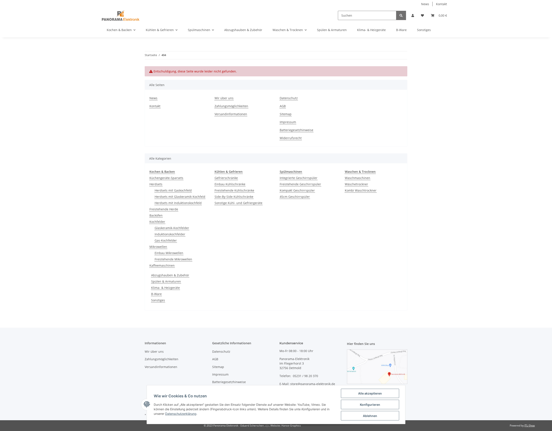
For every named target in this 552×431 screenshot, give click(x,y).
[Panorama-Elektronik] (121, 15)
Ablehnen (370, 416)
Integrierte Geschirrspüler (298, 178)
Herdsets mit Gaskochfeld (173, 190)
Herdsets (155, 184)
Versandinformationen (231, 114)
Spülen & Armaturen (166, 281)
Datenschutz (289, 98)
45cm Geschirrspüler (295, 197)
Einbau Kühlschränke (230, 184)
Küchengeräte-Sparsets (166, 178)
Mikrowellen (158, 247)
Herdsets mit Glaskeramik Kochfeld (180, 197)
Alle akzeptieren (370, 393)
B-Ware (156, 294)
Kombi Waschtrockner (360, 190)
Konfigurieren (370, 404)
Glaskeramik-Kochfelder (172, 228)
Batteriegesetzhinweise (296, 130)
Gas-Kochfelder (166, 240)
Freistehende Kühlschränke (234, 190)
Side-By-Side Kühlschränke (234, 197)
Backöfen (156, 215)
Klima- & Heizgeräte (165, 288)
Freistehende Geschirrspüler (300, 184)
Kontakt (441, 4)
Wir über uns (224, 98)
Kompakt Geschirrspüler (297, 190)
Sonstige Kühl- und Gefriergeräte (238, 203)
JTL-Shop (529, 425)
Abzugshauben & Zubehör (170, 275)
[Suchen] (401, 15)
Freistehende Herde (163, 209)
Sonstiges (158, 300)
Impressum (288, 122)
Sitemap (286, 114)
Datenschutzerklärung (180, 413)
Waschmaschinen (357, 178)
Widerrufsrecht (291, 138)
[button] (412, 15)
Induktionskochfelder (170, 234)
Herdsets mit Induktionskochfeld (178, 203)
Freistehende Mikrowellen (173, 259)
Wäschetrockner (356, 184)
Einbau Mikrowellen (169, 253)
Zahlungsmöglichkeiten (231, 106)
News (425, 4)
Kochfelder (157, 222)
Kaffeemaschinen (162, 265)
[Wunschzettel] (422, 15)
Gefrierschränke (226, 178)
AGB (283, 106)
